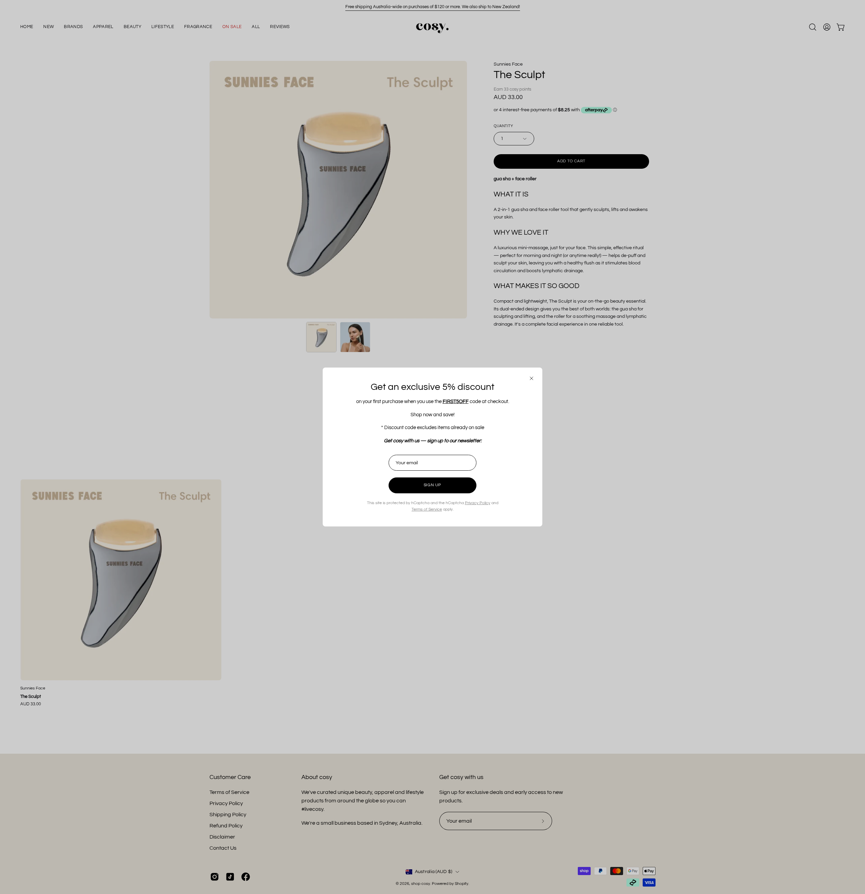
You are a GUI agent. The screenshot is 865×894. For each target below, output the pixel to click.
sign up (432, 485)
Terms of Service (427, 509)
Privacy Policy (477, 503)
